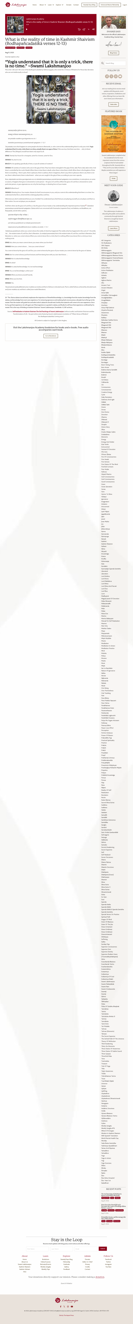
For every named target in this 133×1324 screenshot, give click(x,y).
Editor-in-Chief (87, 1262)
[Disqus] (50, 368)
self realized (105, 855)
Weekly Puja (45, 1269)
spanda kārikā (106, 907)
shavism (104, 880)
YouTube (108, 1267)
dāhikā (103, 402)
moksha (103, 653)
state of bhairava (107, 922)
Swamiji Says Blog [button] (89, 5)
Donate (68, 5)
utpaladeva (105, 1093)
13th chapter (105, 245)
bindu (103, 347)
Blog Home (113, 53)
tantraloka (104, 1014)
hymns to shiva (106, 494)
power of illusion (107, 735)
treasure (104, 1064)
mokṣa (103, 656)
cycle (103, 395)
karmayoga (105, 536)
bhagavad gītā (106, 325)
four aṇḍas (105, 469)
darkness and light (107, 400)
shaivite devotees (107, 867)
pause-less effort (107, 728)
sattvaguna (105, 835)
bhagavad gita (106, 322)
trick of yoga (105, 1066)
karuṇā (103, 539)
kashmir (104, 541)
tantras (103, 1019)
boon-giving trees (107, 365)
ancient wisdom (106, 288)
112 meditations (106, 243)
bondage (104, 360)
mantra (103, 616)
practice (104, 743)
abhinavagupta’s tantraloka (110, 260)
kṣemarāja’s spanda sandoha (111, 569)
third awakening (107, 1044)
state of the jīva (107, 924)
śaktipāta (104, 999)
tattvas (103, 1029)
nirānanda (104, 681)
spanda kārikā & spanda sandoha (112, 909)
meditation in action (108, 646)
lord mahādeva (106, 581)
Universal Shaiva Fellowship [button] (110, 5)
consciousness (106, 390)
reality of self (106, 790)
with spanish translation (109, 1136)
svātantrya (105, 974)
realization (105, 792)
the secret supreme (108, 1036)
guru (102, 492)
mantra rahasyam (107, 618)
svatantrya (105, 972)
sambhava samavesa (108, 820)
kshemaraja (105, 561)
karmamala (105, 534)
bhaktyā (104, 337)
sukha (103, 942)
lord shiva (104, 584)
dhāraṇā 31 (105, 422)
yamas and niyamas (108, 1148)
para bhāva (105, 698)
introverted (105, 507)
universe (104, 1083)
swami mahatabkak (107, 984)
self (102, 852)
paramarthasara (106, 710)
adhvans (104, 273)
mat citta (104, 626)
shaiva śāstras (20, 47)
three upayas (106, 1054)
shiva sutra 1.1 (105, 887)
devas (103, 410)
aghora (103, 278)
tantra (103, 1011)
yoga (103, 1156)
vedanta (104, 1106)
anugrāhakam (105, 300)
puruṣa (103, 778)
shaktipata (104, 872)
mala (103, 608)
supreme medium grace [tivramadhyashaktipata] (109, 955)
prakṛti (103, 750)
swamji (103, 994)
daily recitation (106, 397)
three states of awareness (110, 1049)
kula (102, 564)
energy (103, 439)
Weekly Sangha (46, 1267)
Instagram (108, 1264)
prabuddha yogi (106, 738)
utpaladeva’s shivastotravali (110, 1098)
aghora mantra (106, 280)
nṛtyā (103, 686)
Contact (76, 5)
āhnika (103, 1168)
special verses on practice (110, 914)
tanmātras (104, 1009)
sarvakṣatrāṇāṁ (106, 830)
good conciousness (108, 482)
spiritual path (105, 917)
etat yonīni (105, 444)
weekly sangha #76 (108, 1128)
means (103, 641)
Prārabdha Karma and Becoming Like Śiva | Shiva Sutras (113, 1217)
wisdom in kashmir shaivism (110, 1133)
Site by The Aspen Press (66, 1315)
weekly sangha (106, 1126)
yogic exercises (106, 1163)
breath (103, 377)
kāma (103, 549)
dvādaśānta (105, 434)
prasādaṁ (104, 753)
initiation (104, 504)
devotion (104, 414)
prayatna (104, 770)
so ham (104, 897)
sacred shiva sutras (107, 802)
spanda (103, 902)
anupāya (104, 303)
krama (103, 556)
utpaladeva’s (105, 1096)
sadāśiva (104, 805)
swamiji (103, 991)
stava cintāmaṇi (106, 932)
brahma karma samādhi (109, 370)
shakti (103, 870)
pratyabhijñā (105, 763)
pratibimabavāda (107, 760)
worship (104, 1141)
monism (104, 658)
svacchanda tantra (107, 964)
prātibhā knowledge (108, 775)
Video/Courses (46, 1262)
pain (102, 695)
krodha (103, 559)
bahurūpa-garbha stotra (109, 320)
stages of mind (106, 919)
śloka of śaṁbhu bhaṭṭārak (110, 1006)
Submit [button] (102, 1248)
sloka (103, 894)
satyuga (104, 837)
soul (102, 899)
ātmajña (104, 1171)
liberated (104, 571)
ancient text (105, 285)
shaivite (104, 865)
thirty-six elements (108, 1046)
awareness (105, 313)
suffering (104, 939)
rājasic (103, 788)
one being (104, 688)
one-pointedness (107, 691)
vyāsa (103, 1123)
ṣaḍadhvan (105, 1183)
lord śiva (104, 591)
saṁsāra (104, 845)
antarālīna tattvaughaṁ (109, 295)
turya (103, 1079)
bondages (104, 362)
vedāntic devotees (107, 1108)
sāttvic (103, 842)
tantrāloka (104, 1021)
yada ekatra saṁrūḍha (108, 1143)
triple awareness (107, 1071)
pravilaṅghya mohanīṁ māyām (111, 768)
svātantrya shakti (107, 979)
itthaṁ (103, 509)
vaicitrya (104, 1101)
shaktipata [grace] (107, 875)
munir (103, 663)
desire (103, 407)
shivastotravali (106, 892)
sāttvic (103, 996)
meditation (105, 643)
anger (103, 290)
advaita (104, 275)
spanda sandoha (107, 912)
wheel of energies (107, 1131)
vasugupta (104, 1103)
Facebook (108, 1259)
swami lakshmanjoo (108, 981)
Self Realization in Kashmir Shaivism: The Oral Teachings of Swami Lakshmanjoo (38, 311)
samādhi (104, 817)
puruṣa (103, 780)
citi (102, 385)
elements (104, 437)
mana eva (104, 613)
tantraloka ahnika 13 (108, 1016)
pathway (104, 723)
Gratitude (66, 1264)
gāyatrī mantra (106, 474)
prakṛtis (103, 745)
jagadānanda (105, 514)
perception (105, 730)
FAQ (24, 1272)
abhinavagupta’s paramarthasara (112, 258)
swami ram (105, 987)
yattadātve (105, 1153)
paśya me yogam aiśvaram (110, 720)
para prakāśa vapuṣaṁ (108, 700)
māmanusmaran (106, 636)
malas (103, 611)
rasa (103, 785)
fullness (104, 472)
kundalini (104, 566)
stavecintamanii (106, 934)
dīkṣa (103, 429)
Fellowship (66, 1262)
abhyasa (104, 263)
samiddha (104, 822)
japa (102, 516)
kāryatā (103, 551)
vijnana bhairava (106, 1113)
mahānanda (105, 606)
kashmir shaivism (107, 544)
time (103, 1059)
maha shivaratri (106, 601)
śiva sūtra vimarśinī (107, 1178)
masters (104, 623)
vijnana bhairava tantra (109, 1116)
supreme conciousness (109, 947)
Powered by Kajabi (66, 1319)
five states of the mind (109, 464)
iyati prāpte (105, 511)
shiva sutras (105, 889)
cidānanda (104, 382)
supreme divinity (107, 952)
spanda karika (106, 904)
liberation (104, 574)
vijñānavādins (106, 1118)
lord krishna (105, 576)
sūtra (103, 959)
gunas (103, 489)
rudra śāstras (106, 800)
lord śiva (104, 589)
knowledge (105, 554)
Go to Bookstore (50, 336)
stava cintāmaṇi (106, 929)
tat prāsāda (29, 47)
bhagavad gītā (106, 327)
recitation (104, 795)
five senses (105, 462)
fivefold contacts (107, 467)
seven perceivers (107, 857)
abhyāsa (104, 265)
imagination (105, 502)
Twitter (108, 1262)
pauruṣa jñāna (106, 725)
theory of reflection (108, 1041)
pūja (102, 783)
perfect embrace (107, 733)
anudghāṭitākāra (106, 298)
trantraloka (105, 1061)
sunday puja (105, 944)
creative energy (106, 392)
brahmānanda (106, 372)
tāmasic (104, 1034)
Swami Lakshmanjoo (24, 1264)
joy (102, 524)
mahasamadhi (105, 603)
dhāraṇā (104, 419)
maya (103, 631)
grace (103, 484)
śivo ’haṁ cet (106, 1180)
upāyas (103, 1088)
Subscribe (113, 104)
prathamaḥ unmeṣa (107, 758)
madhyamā (105, 596)
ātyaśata (104, 315)
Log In (125, 5)
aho (102, 283)
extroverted (105, 447)
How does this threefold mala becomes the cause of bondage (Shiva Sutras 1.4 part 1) (113, 1206)
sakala (103, 810)
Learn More (113, 228)
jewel (103, 519)
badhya (103, 318)
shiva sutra (105, 884)
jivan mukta (105, 521)
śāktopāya (104, 1001)
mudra (103, 661)
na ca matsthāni (106, 668)
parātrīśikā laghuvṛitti (108, 715)
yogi (102, 1161)
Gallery (66, 1267)
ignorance (104, 499)
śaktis (103, 1173)
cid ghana (104, 380)
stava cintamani (106, 927)
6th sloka (104, 248)
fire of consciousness (108, 457)
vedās (103, 1111)
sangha (103, 825)
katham (103, 546)
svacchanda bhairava (108, 962)
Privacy (87, 1264)
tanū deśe (105, 1024)
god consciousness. (108, 479)
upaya (103, 1086)
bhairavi (104, 332)
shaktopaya (105, 877)
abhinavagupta (106, 250)
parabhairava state (107, 708)
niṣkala (103, 683)
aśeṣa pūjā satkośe (107, 308)
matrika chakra (106, 628)
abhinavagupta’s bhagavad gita (111, 253)
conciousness (106, 387)
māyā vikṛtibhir (106, 638)
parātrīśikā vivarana (107, 718)
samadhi (104, 815)
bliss (102, 350)
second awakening (107, 847)
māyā (103, 666)
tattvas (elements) (107, 1031)
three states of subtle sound (111, 1051)
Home (35, 5)
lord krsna (104, 579)
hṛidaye (104, 497)
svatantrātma (106, 969)
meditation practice (107, 648)
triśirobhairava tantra (108, 1076)
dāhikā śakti (105, 405)
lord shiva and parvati (109, 586)
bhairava (104, 330)
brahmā (103, 375)
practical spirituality (107, 740)
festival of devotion (108, 449)
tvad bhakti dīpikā (107, 1081)
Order (113, 178)
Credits (87, 1267)
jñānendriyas (105, 529)
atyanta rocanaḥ (107, 310)
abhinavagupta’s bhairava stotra (112, 255)
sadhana (104, 807)
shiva (103, 882)
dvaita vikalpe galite (108, 432)
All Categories (106, 240)
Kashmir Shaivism (24, 1267)
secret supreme (106, 850)
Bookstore (45, 1259)
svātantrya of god (107, 977)
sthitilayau (104, 937)
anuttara (104, 305)
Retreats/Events (45, 1264)
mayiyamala (105, 633)
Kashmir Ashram (24, 1269)
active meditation (107, 270)
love (103, 594)
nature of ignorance (108, 671)
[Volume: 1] (93, 29)
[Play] (26, 29)
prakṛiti (103, 748)
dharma (104, 417)
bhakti (103, 335)
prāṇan (103, 773)
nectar (103, 676)
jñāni (103, 526)
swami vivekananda (108, 989)
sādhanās (104, 840)
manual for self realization (110, 621)
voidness (104, 1121)
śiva (102, 1176)
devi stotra (105, 412)
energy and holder (107, 442)
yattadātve (105, 1151)
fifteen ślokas (106, 454)
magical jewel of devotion (110, 599)
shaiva (103, 860)
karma (103, 531)
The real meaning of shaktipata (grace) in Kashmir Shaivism (111, 1194)
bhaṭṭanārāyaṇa (106, 345)
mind (103, 651)
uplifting (104, 1091)
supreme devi (106, 949)
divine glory (105, 427)
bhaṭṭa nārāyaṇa (106, 342)
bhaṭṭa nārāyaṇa (106, 340)
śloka (103, 1004)
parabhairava (105, 705)
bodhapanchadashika (108, 355)
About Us (25, 1262)
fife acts (104, 452)
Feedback (66, 1269)
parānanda (105, 713)
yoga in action (106, 1158)
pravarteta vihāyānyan (109, 765)
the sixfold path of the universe (112, 1039)
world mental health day (109, 1138)
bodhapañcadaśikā (10, 47)
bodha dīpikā (105, 352)
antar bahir (105, 293)
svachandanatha (106, 967)
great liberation (106, 487)
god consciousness (107, 477)
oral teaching (106, 693)
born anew (105, 367)
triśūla (103, 1073)
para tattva (105, 703)
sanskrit (104, 827)
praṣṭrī (103, 755)
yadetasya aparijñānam (109, 1146)
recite (103, 797)
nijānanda (104, 678)
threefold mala (106, 1056)
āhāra (103, 1165)
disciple (104, 424)
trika (102, 1069)
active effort (105, 268)
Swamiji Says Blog (66, 1259)
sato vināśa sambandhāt (109, 832)
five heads (105, 459)
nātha (103, 673)
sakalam (104, 812)
